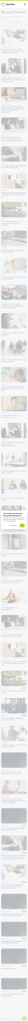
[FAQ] (24, 1017)
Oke (22, 525)
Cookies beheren (13, 525)
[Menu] (25, 4)
